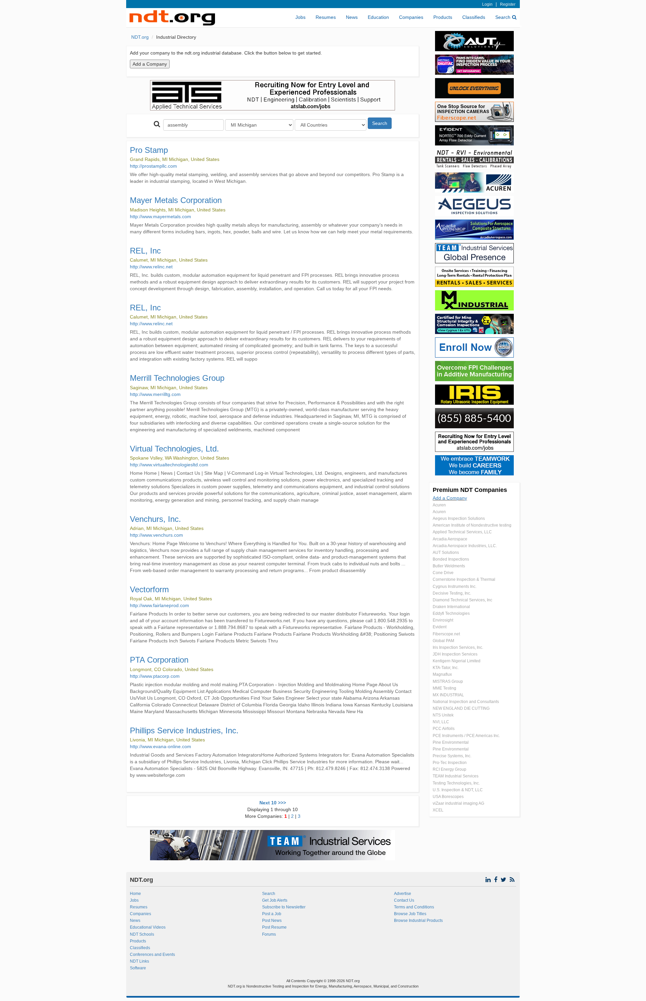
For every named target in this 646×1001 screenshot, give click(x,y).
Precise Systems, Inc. (452, 756)
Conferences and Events (152, 954)
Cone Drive (443, 572)
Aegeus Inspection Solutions (459, 518)
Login (487, 4)
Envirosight (443, 620)
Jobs (300, 17)
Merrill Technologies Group (177, 377)
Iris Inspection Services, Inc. (458, 647)
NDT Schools (142, 934)
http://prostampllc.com (153, 166)
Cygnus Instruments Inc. (454, 586)
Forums (269, 934)
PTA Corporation (159, 659)
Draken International (451, 606)
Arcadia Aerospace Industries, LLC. (465, 545)
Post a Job (271, 913)
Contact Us (404, 900)
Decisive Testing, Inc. (452, 593)
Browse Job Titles (410, 913)
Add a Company (450, 498)
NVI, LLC (441, 722)
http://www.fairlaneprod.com (159, 605)
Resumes (326, 17)
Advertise (402, 893)
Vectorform (149, 589)
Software (138, 968)
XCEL (438, 810)
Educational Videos (148, 927)
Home (135, 893)
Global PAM (443, 640)
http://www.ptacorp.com (155, 676)
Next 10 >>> (272, 802)
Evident (439, 627)
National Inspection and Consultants (466, 701)
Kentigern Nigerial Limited (456, 661)
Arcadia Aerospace (450, 539)
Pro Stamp (149, 150)
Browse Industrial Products (418, 920)
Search (502, 17)
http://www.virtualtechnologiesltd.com (169, 464)
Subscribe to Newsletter (284, 907)
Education (378, 17)
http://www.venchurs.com (156, 535)
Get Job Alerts (274, 900)
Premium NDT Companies (470, 490)
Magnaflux (442, 674)
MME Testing (444, 688)
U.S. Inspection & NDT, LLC (458, 790)
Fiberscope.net (446, 634)
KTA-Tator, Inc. (446, 667)
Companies (411, 17)
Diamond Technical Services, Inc (462, 600)
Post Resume (274, 927)
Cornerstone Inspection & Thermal (464, 579)
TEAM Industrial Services (455, 776)
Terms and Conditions (414, 907)
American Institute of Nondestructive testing (472, 525)
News (352, 17)
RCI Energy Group (449, 769)
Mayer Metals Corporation (176, 200)
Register (507, 4)
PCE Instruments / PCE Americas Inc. (466, 735)
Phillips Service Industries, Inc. (184, 730)
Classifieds (473, 17)
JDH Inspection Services (455, 654)
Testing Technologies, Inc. (456, 783)
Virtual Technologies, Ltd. (174, 448)
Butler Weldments (449, 566)
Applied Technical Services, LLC (462, 532)
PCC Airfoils (444, 728)
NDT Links (139, 961)
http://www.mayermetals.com (160, 216)
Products (442, 17)
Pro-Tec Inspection (450, 762)
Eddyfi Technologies (451, 613)
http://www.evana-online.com (160, 746)
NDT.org (140, 37)
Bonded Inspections (451, 559)
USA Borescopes (448, 796)
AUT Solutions (446, 552)
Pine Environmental (451, 742)
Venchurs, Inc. (155, 519)
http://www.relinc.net (151, 266)
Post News (272, 920)
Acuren (439, 505)
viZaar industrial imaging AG (458, 803)
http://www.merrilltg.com (155, 394)
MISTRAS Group (448, 681)
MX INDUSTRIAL (448, 695)
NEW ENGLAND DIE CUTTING (461, 708)
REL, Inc (145, 250)
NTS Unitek (443, 715)
